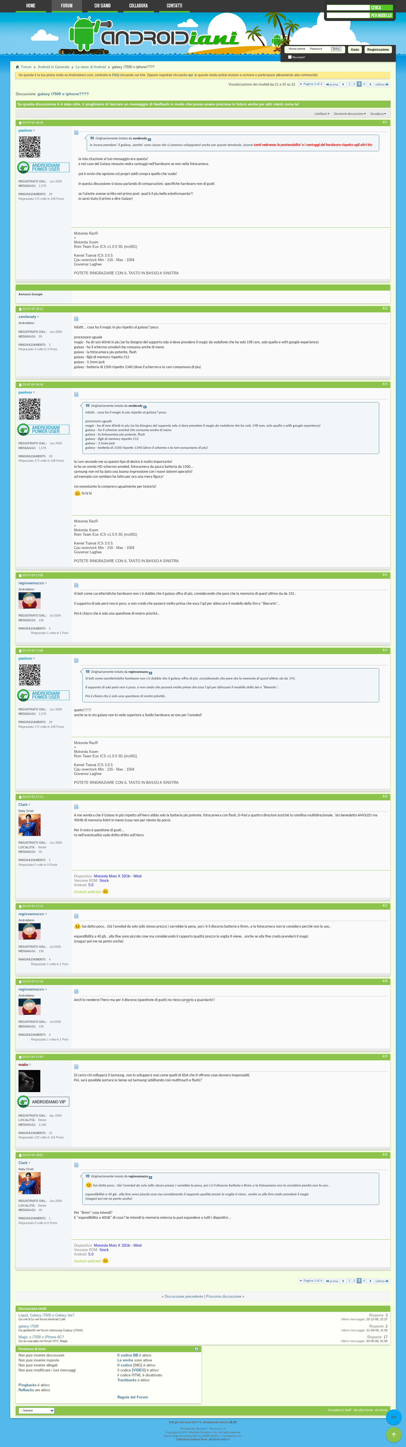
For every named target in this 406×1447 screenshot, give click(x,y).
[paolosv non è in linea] (30, 147)
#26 (385, 796)
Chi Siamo (102, 6)
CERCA (376, 7)
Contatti (174, 6)
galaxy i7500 (29, 1326)
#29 (385, 1056)
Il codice (124, 1365)
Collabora (138, 6)
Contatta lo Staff (339, 1410)
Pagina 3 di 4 (313, 84)
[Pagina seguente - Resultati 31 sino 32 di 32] (370, 84)
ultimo (380, 84)
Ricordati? (298, 57)
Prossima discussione (223, 1296)
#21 (385, 122)
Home (30, 6)
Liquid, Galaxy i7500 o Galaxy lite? (46, 1315)
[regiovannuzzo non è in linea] (30, 600)
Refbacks (26, 1390)
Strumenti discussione (348, 113)
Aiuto (355, 50)
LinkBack (321, 113)
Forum (66, 6)
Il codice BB (127, 1355)
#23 (385, 384)
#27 (385, 905)
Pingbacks (27, 1385)
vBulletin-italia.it (219, 1439)
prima (333, 84)
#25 (385, 650)
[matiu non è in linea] (29, 1081)
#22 (385, 308)
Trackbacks (126, 1380)
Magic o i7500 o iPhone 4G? (41, 1337)
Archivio (381, 1410)
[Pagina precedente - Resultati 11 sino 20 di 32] (343, 84)
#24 (385, 575)
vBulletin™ (202, 1428)
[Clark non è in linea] (30, 825)
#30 (385, 1154)
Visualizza (377, 113)
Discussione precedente (184, 1296)
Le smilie (125, 1360)
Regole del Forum (132, 1397)
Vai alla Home (363, 1410)
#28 (385, 981)
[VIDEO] (139, 1370)
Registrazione (378, 50)
